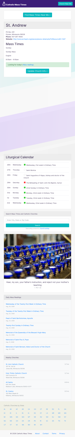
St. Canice (9, 391)
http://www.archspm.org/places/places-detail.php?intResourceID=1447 (39, 39)
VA (17, 425)
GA (65, 409)
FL (59, 409)
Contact (46, 433)
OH (17, 421)
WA (23, 425)
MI (4, 417)
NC (5, 421)
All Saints (9, 382)
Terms (54, 433)
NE (35, 417)
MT (29, 417)
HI (4, 413)
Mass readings (28, 65)
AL (4, 409)
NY (65, 417)
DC (53, 409)
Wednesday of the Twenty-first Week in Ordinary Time (26, 304)
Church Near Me (65, 4)
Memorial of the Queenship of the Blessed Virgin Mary (26, 332)
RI (40, 421)
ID (10, 413)
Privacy (62, 433)
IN (22, 413)
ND (11, 421)
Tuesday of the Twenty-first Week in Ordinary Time (25, 311)
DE (47, 409)
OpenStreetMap (44, 228)
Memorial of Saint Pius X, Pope (17, 340)
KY (41, 413)
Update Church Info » (37, 71)
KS (35, 413)
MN (11, 417)
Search (37, 225)
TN (59, 421)
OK (23, 421)
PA (35, 421)
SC (47, 421)
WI (35, 425)
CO (35, 409)
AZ (17, 409)
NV (41, 417)
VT (11, 425)
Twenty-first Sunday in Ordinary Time (19, 325)
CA (29, 409)
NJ (53, 417)
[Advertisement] (37, 93)
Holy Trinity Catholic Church (16, 373)
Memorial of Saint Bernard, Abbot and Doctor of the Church (28, 347)
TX (65, 421)
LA (47, 413)
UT (5, 425)
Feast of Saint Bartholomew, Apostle (19, 318)
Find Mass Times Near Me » (37, 15)
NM (59, 417)
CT (41, 409)
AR (23, 409)
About (37, 433)
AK (11, 409)
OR (29, 421)
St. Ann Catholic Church (15, 364)
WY (41, 425)
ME (53, 413)
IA (28, 413)
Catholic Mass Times (16, 5)
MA (65, 413)
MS (17, 417)
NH (47, 417)
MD (59, 413)
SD (53, 421)
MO (23, 417)
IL (16, 413)
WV (29, 425)
